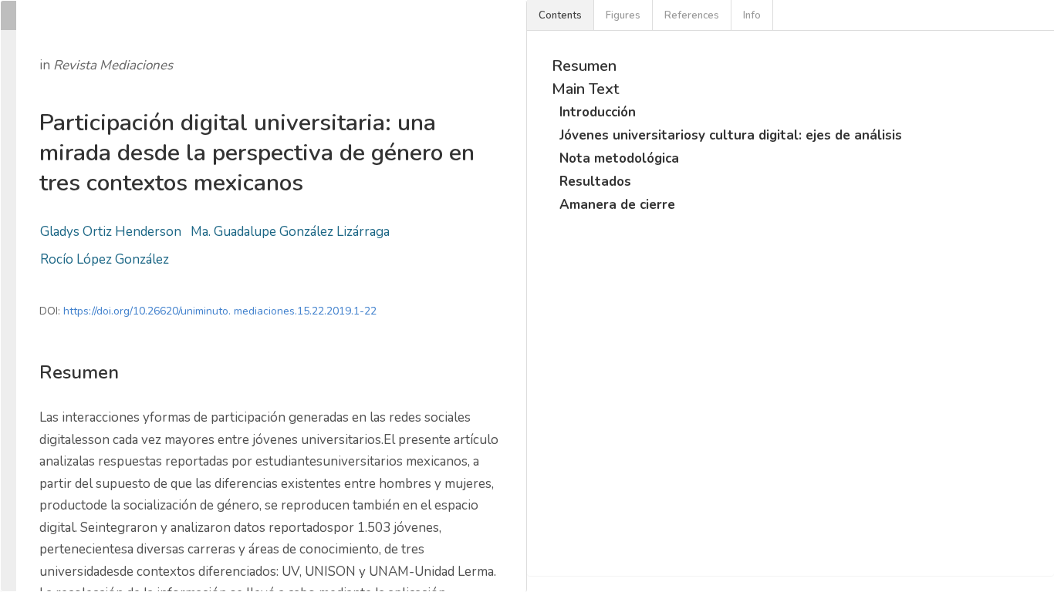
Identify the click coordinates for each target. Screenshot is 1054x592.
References (691, 15)
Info (752, 15)
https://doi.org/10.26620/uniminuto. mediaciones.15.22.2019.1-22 (220, 311)
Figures (623, 15)
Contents (560, 15)
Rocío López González (104, 259)
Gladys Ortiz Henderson (110, 231)
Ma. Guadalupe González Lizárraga (290, 231)
